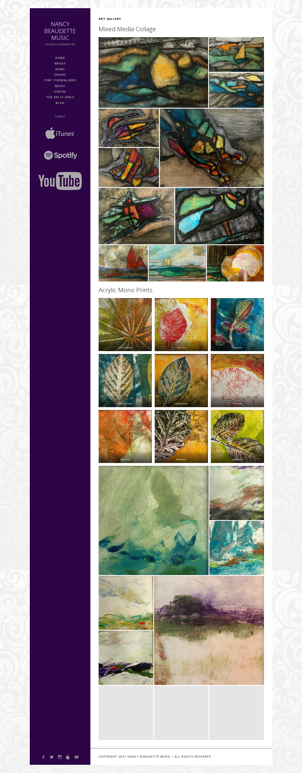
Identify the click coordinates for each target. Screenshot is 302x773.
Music (60, 86)
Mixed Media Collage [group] (127, 28)
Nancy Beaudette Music (60, 30)
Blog (60, 103)
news (60, 69)
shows (60, 75)
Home (60, 58)
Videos (60, 91)
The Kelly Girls (60, 97)
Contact (60, 116)
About (60, 63)
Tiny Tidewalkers (60, 80)
